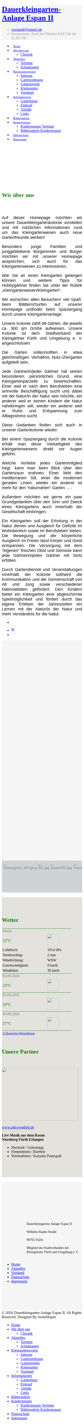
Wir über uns (21, 50)
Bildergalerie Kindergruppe (41, 131)
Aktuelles (19, 59)
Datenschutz (21, 135)
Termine (27, 63)
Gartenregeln (30, 84)
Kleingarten (29, 88)
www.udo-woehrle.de (18, 1127)
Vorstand (27, 92)
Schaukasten (30, 67)
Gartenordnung (32, 80)
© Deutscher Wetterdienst (19, 1033)
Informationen (22, 97)
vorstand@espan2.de (26, 29)
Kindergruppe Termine (37, 126)
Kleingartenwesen (24, 71)
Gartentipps (29, 101)
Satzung (26, 76)
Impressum (20, 139)
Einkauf (26, 105)
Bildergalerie (21, 118)
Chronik (27, 54)
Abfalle (26, 109)
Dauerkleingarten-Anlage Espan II (31, 13)
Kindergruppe (22, 122)
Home (17, 46)
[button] (20, 876)
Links (25, 114)
